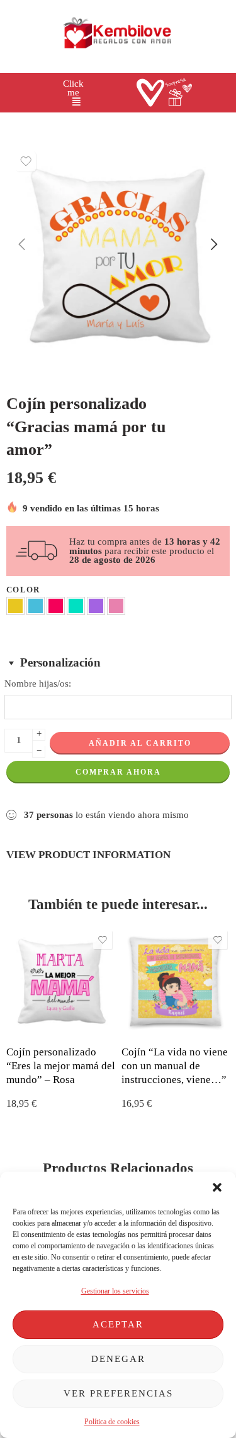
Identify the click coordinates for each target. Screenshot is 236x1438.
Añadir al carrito (140, 743)
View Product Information (88, 854)
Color (23, 590)
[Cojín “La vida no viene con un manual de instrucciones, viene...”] (175, 981)
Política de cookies (112, 1421)
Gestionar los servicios (115, 1291)
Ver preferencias (118, 1393)
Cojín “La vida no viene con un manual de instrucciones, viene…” (174, 1065)
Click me (73, 88)
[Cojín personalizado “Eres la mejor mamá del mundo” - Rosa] (60, 981)
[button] (217, 1187)
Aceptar (118, 1324)
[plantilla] (118, 256)
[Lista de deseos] (26, 161)
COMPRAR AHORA (118, 772)
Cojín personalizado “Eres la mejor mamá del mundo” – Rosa (60, 1065)
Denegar (118, 1359)
